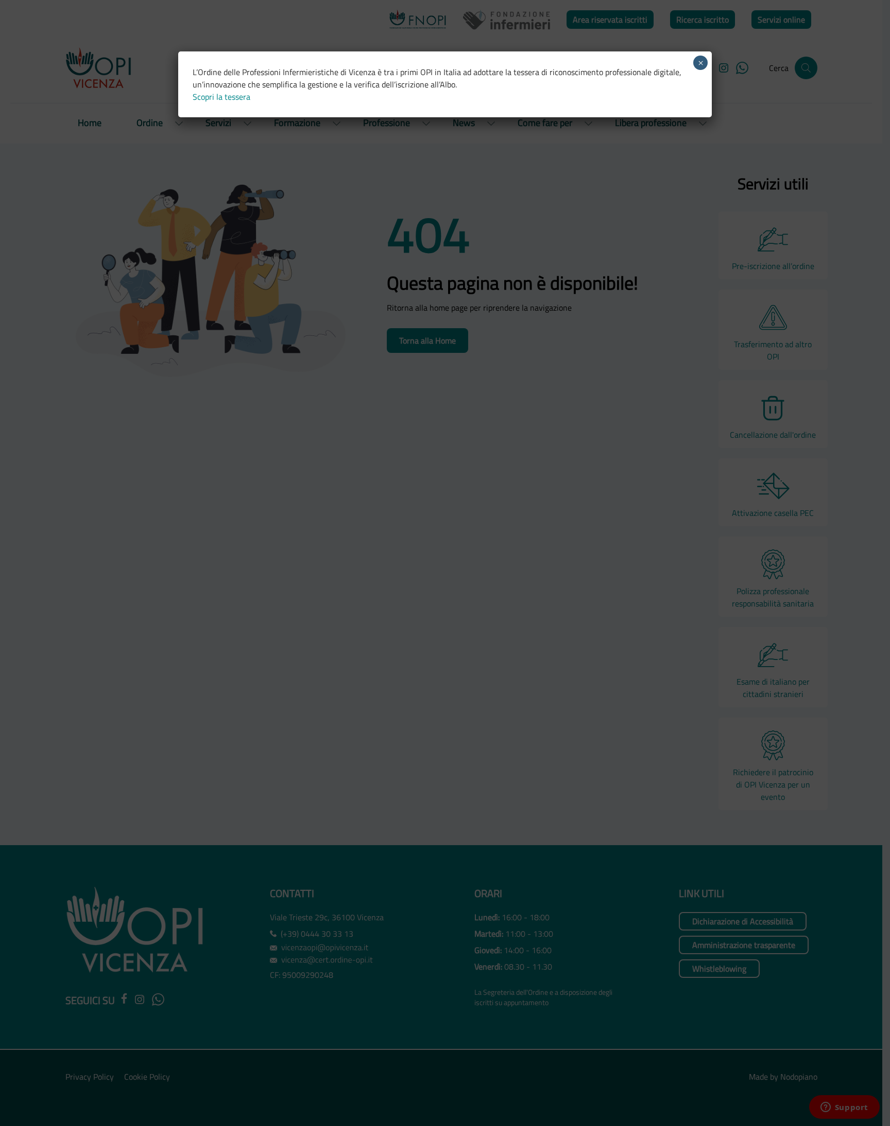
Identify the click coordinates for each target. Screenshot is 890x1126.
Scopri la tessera (221, 97)
